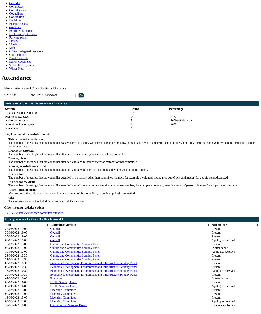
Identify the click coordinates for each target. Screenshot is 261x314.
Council (55, 228)
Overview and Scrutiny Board (68, 305)
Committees (16, 6)
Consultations (17, 10)
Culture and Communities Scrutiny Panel (75, 244)
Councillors (16, 13)
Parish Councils (18, 58)
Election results (18, 23)
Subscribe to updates (21, 65)
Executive (56, 278)
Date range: (10, 94)
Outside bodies (18, 54)
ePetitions (15, 27)
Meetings (14, 44)
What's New (16, 68)
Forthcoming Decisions (23, 34)
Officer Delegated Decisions (26, 51)
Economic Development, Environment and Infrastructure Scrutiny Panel (93, 263)
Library (13, 41)
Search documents (20, 61)
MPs (12, 47)
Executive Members (21, 30)
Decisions (15, 20)
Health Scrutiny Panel (63, 282)
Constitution (16, 17)
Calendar (14, 3)
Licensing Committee (63, 289)
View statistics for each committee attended (37, 212)
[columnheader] (26, 225)
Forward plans (18, 37)
